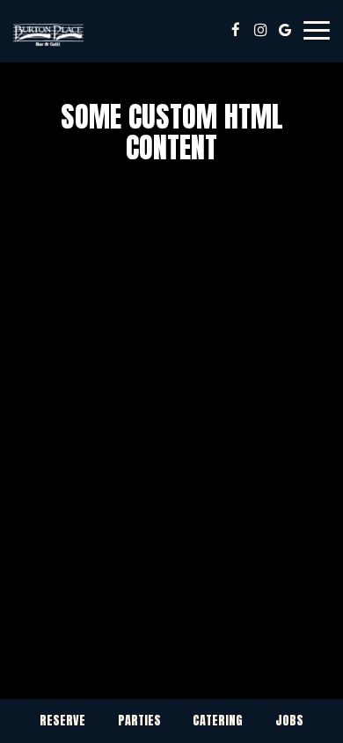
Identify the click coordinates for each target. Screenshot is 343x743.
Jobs (289, 720)
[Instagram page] (260, 30)
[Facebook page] (235, 30)
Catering (218, 720)
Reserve (62, 720)
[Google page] (285, 30)
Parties (139, 720)
